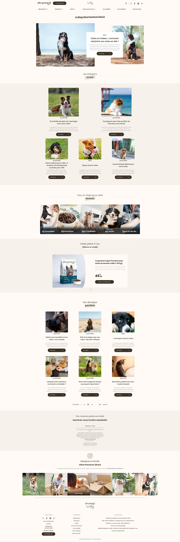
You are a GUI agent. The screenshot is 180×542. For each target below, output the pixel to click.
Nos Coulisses (121, 9)
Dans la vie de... (137, 9)
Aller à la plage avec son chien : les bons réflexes (90, 338)
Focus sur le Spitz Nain (118, 531)
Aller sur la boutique (103, 282)
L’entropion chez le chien (123, 338)
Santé (71, 9)
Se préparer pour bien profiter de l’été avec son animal (116, 122)
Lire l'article (101, 53)
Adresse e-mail (90, 426)
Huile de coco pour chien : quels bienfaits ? (118, 523)
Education (58, 9)
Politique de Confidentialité (90, 439)
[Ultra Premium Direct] (44, 3)
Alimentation (42, 9)
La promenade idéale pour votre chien (123, 165)
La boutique (58, 3)
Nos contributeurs (48, 521)
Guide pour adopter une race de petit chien (118, 518)
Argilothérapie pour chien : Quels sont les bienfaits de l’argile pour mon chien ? (118, 528)
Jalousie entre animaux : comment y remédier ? (57, 383)
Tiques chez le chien (90, 165)
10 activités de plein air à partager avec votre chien (63, 122)
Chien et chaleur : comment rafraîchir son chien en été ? (105, 40)
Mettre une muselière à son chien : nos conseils (57, 338)
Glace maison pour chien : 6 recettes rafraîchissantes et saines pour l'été (56, 165)
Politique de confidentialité (48, 527)
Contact (48, 524)
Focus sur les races (88, 9)
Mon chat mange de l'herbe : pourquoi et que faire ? (90, 383)
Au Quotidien (106, 9)
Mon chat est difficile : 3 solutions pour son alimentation (118, 521)
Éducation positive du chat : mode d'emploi (123, 383)
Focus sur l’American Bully (118, 526)
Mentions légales (48, 530)
